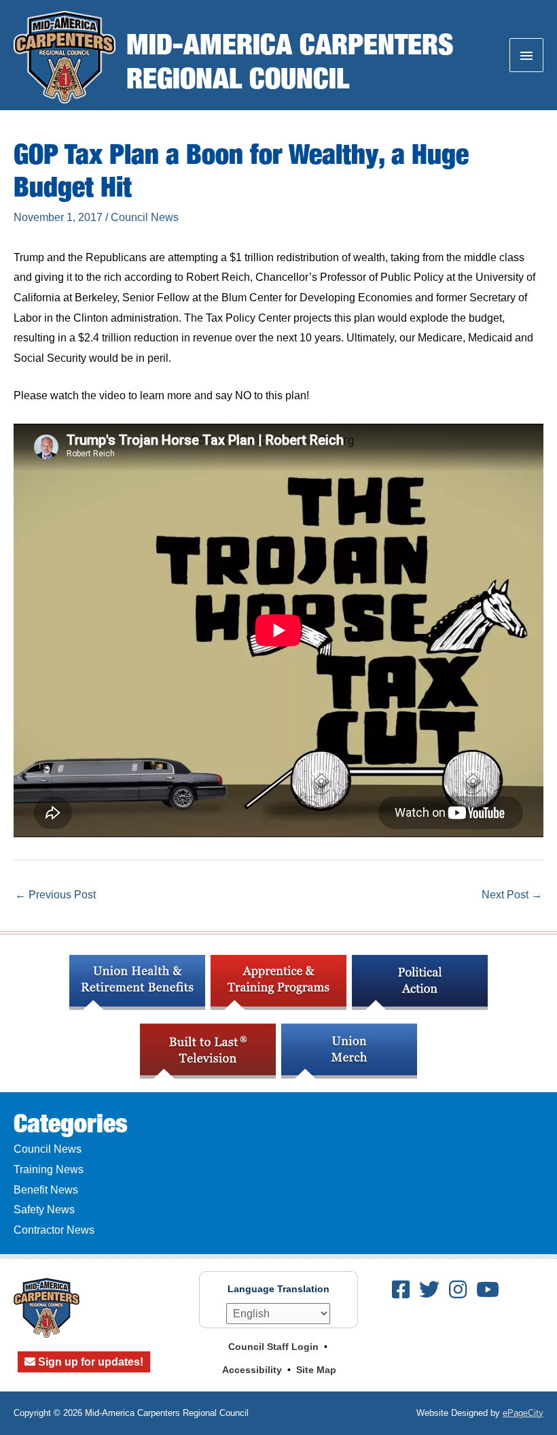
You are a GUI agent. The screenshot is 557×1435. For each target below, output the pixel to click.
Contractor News (54, 1230)
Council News (145, 217)
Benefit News (46, 1190)
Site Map (316, 1369)
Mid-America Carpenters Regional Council (290, 60)
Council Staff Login (273, 1346)
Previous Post (55, 894)
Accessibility (252, 1369)
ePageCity (523, 1413)
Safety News (44, 1209)
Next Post (512, 894)
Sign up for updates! (89, 1362)
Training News (49, 1169)
